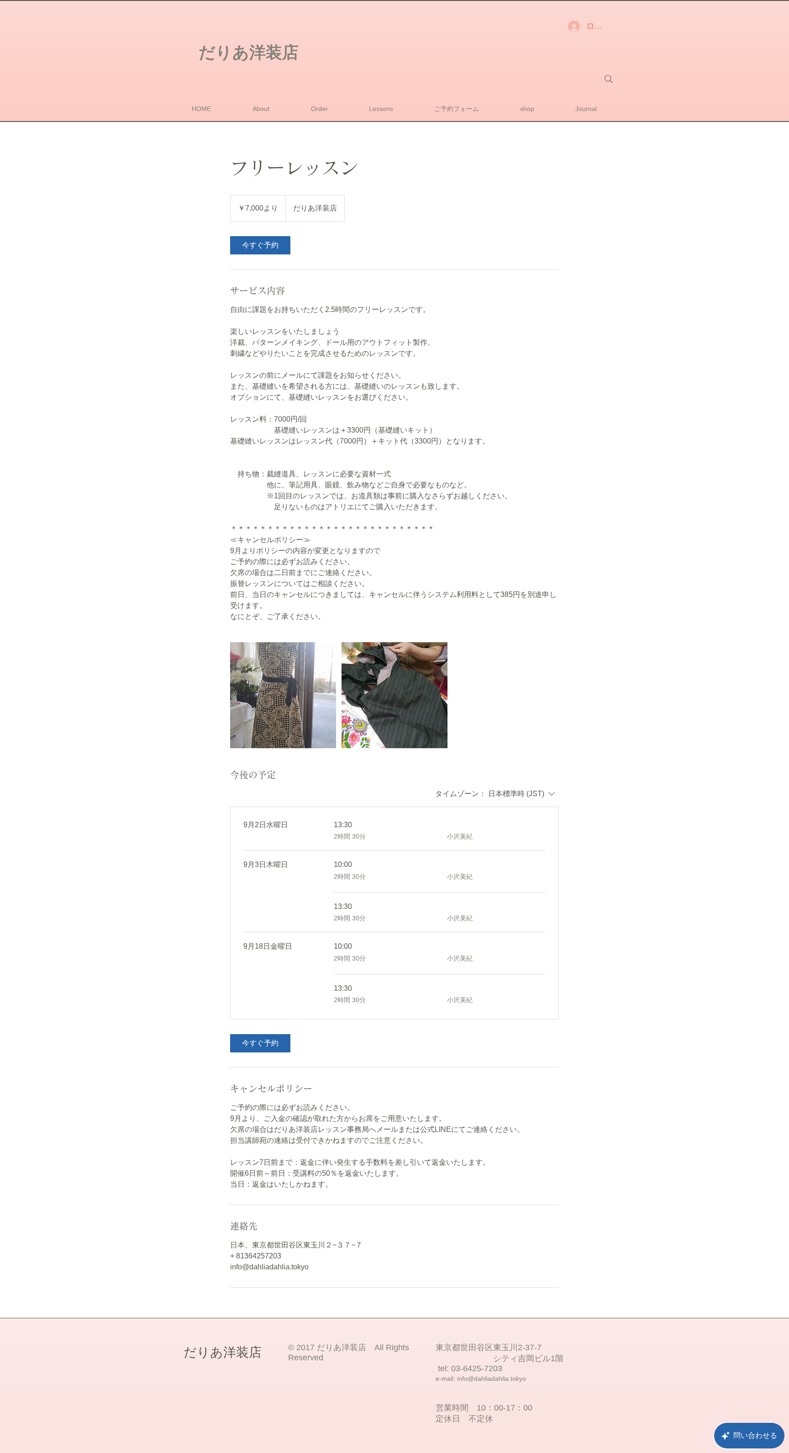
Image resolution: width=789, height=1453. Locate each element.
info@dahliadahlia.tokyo (491, 1378)
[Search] (608, 79)
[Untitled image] (283, 695)
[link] (260, 245)
